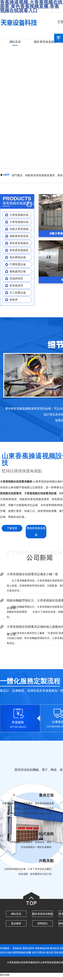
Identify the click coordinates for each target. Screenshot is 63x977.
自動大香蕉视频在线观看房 (21, 229)
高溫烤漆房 (16, 278)
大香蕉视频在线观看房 (21, 222)
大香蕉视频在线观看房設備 (21, 214)
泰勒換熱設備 (42, 948)
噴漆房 (14, 299)
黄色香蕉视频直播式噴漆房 (21, 250)
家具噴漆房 (16, 285)
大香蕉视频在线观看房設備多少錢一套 (32, 574)
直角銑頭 (17, 948)
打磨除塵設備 (18, 264)
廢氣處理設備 (18, 271)
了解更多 (12, 528)
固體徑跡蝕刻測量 (21, 952)
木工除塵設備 (18, 292)
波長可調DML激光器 (42, 952)
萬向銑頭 (54, 948)
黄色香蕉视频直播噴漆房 (21, 243)
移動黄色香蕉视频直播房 (21, 236)
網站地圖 (4, 974)
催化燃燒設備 (18, 257)
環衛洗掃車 (28, 948)
